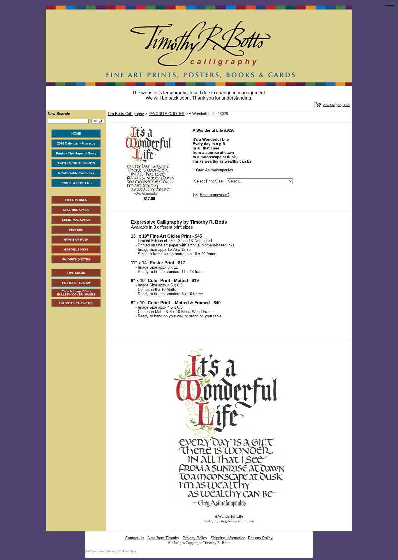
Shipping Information (228, 538)
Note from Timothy (163, 538)
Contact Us (134, 538)
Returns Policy (260, 538)
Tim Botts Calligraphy (126, 114)
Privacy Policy (195, 538)
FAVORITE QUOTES (166, 114)
